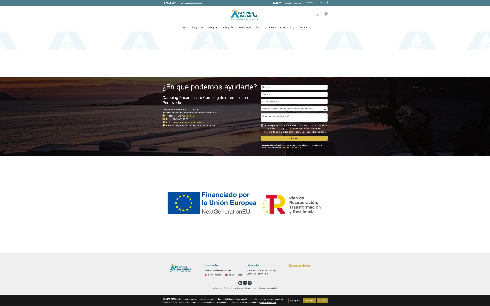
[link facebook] (240, 283)
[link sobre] (182, 268)
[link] (245, 14)
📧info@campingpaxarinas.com (218, 270)
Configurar (295, 300)
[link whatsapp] (250, 283)
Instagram (297, 3)
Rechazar (309, 300)
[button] (277, 27)
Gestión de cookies (249, 288)
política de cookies (268, 302)
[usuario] (318, 14)
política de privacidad (292, 148)
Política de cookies (232, 288)
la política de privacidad (299, 128)
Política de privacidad (268, 288)
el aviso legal (279, 128)
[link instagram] (245, 283)
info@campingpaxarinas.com (191, 3)
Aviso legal (217, 288)
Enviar (294, 138)
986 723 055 (187, 116)
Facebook (288, 3)
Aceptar (322, 300)
